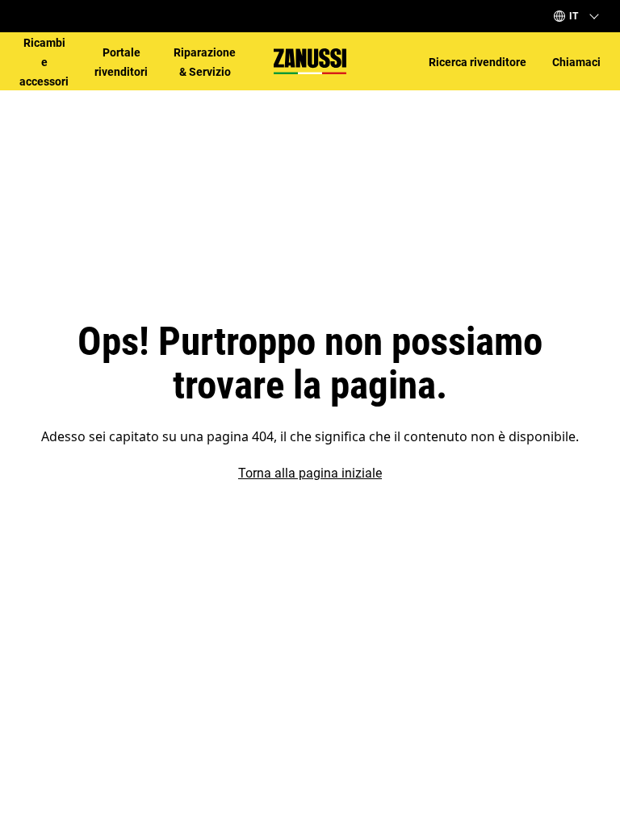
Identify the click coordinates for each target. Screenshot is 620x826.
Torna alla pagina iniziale (310, 473)
